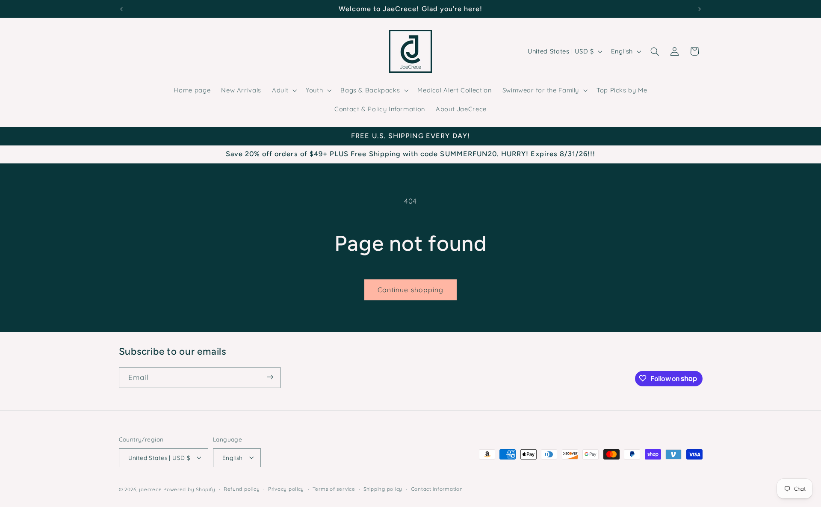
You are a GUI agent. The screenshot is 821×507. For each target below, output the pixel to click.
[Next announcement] (699, 9)
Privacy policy (286, 489)
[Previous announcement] (121, 9)
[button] (284, 90)
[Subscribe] (270, 377)
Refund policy (242, 489)
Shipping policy (382, 489)
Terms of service (334, 489)
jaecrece (150, 489)
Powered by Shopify (189, 489)
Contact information (437, 489)
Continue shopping (410, 289)
